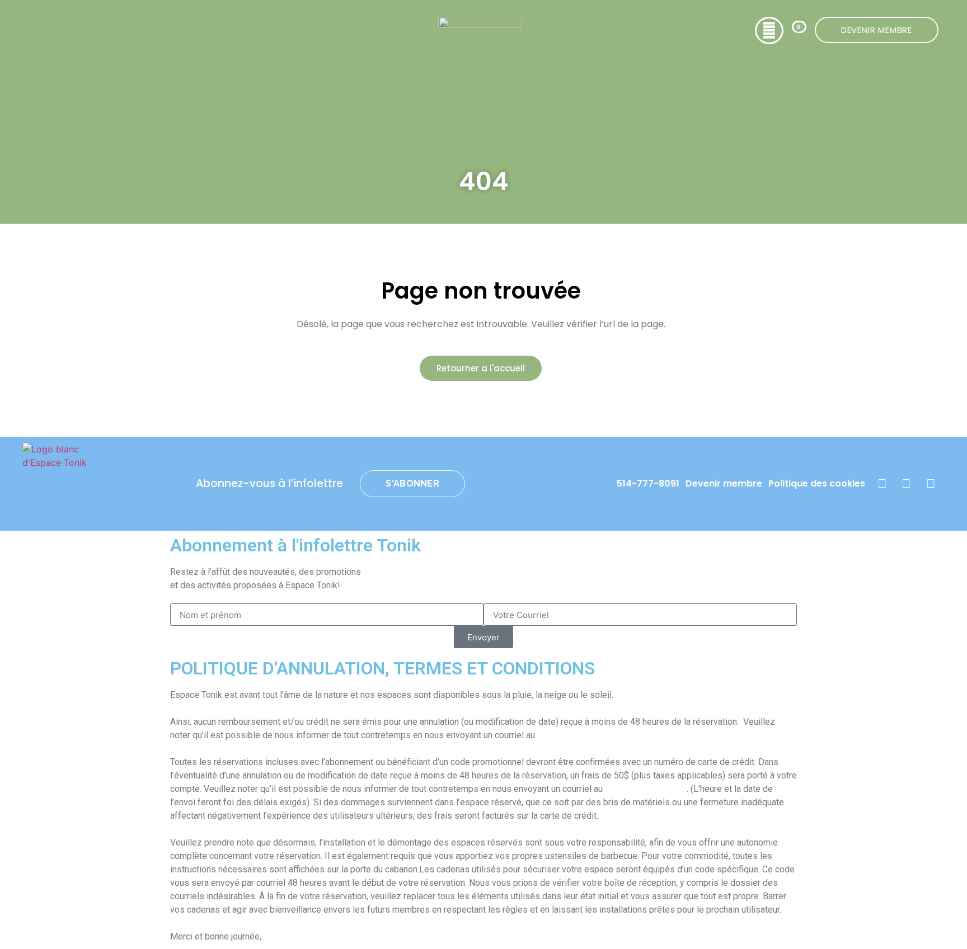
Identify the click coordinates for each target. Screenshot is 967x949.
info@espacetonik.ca (578, 735)
